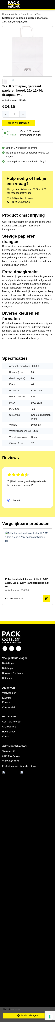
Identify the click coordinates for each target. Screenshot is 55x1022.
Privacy (6, 702)
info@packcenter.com (21, 198)
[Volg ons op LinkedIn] (18, 648)
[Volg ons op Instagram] (11, 648)
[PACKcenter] (14, 4)
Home (5, 14)
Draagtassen (27, 14)
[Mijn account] (45, 4)
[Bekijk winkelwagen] (51, 4)
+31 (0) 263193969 (20, 202)
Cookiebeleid (9, 707)
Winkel (14, 14)
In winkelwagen (20, 123)
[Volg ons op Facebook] (4, 648)
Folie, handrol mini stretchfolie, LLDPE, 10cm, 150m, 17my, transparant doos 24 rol (27, 583)
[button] (4, 4)
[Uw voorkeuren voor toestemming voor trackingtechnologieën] (50, 1017)
